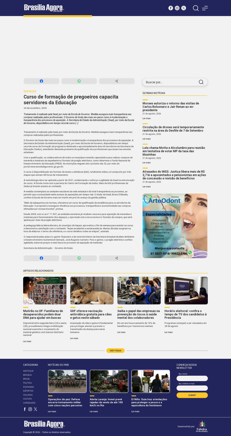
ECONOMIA (28, 387)
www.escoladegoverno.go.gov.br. (47, 166)
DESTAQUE (28, 371)
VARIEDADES (29, 403)
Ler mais (147, 118)
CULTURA (27, 399)
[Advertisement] (115, 47)
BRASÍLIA (27, 375)
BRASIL (26, 379)
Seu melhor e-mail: (187, 384)
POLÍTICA (27, 383)
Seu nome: (183, 374)
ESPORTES (28, 391)
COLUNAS (27, 395)
